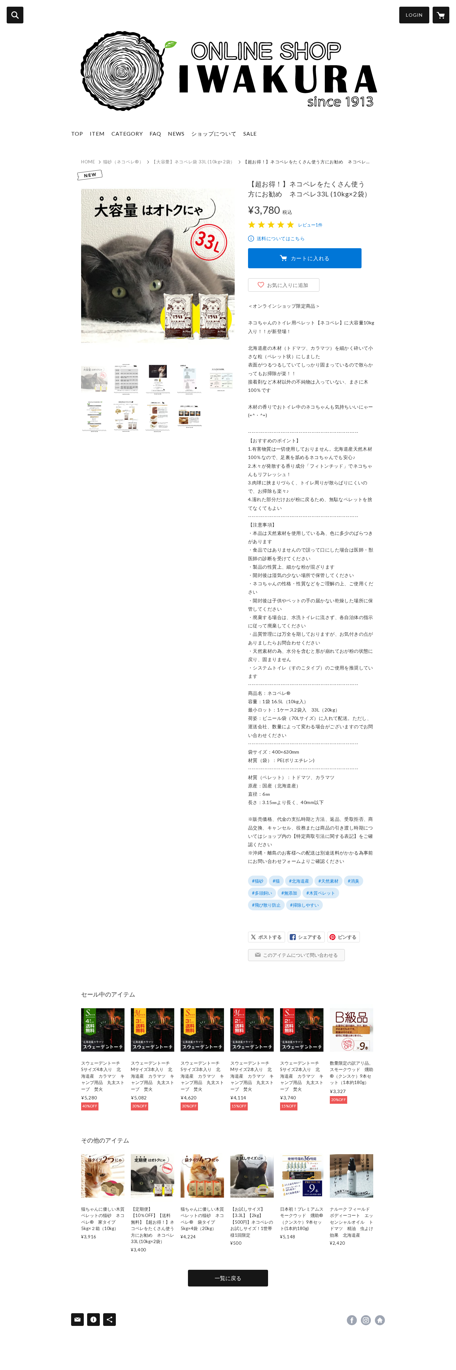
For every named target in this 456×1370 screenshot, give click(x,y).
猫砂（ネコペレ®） (123, 161)
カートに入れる (310, 258)
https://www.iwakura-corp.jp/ (380, 1320)
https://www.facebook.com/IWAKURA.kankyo (352, 1320)
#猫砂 (257, 881)
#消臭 (353, 881)
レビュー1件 (310, 224)
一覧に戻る (228, 1278)
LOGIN (414, 15)
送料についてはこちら (281, 238)
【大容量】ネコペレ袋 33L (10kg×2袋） (193, 161)
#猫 (276, 881)
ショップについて (214, 133)
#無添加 (289, 893)
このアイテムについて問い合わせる (300, 955)
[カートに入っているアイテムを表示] (441, 15)
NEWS (176, 133)
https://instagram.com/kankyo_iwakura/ (366, 1320)
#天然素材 (328, 881)
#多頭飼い (262, 893)
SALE (250, 133)
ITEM (97, 133)
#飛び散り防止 (266, 905)
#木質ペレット (320, 893)
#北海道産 (299, 881)
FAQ (155, 133)
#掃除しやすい (304, 905)
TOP (77, 133)
